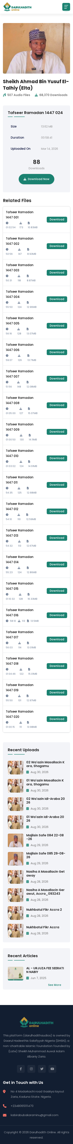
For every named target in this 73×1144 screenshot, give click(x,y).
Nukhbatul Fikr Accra (42, 927)
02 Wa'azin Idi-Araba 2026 (45, 800)
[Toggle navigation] (66, 7)
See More (54, 985)
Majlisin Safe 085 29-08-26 (45, 855)
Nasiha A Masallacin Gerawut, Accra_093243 (45, 891)
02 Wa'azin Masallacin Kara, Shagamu (45, 764)
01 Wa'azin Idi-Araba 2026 (45, 818)
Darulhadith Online (43, 1132)
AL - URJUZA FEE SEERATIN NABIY (45, 970)
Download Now (38, 179)
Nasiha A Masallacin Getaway (45, 873)
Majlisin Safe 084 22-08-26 (45, 837)
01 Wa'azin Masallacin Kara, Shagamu (45, 782)
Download (57, 219)
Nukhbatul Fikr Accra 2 (44, 909)
